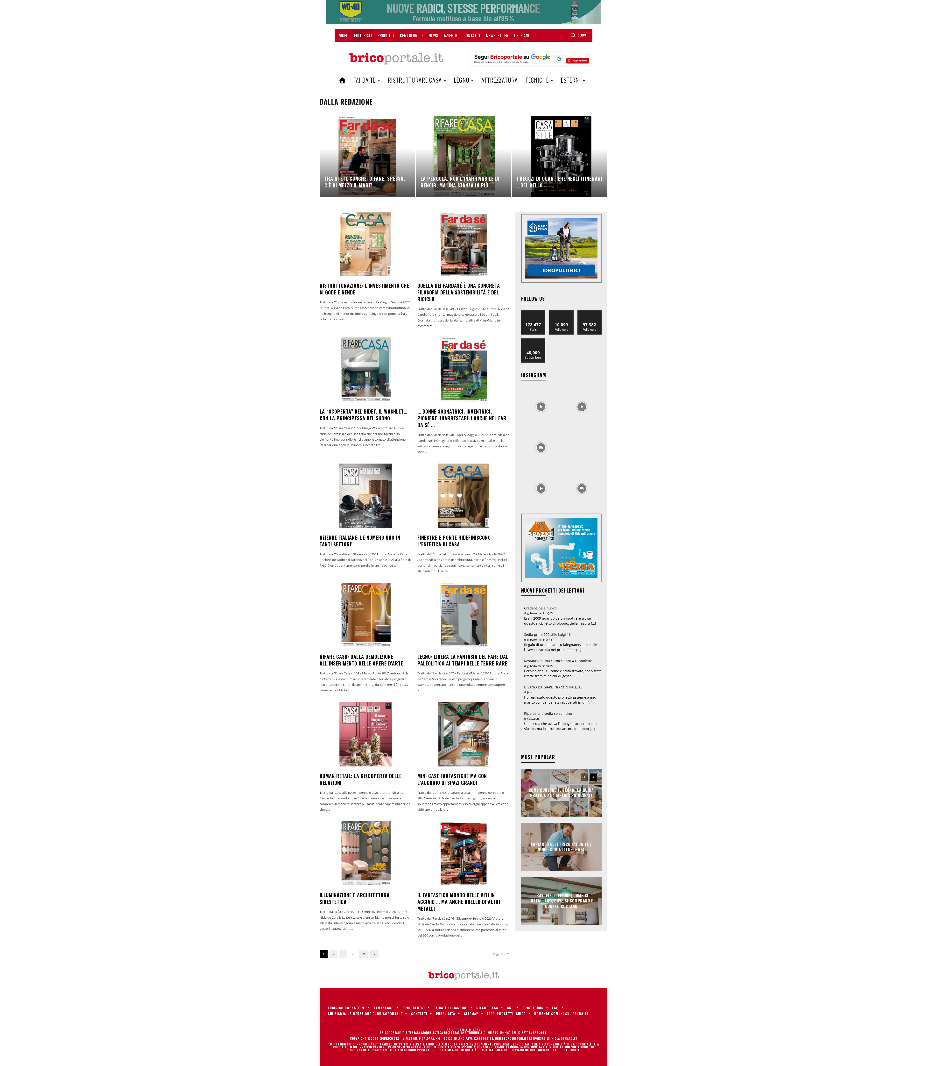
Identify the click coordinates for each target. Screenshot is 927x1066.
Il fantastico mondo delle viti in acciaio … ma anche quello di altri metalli (458, 901)
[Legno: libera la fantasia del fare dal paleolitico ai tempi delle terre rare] (463, 615)
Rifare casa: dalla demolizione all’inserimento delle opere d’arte (361, 660)
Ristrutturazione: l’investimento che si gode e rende (364, 289)
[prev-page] (584, 777)
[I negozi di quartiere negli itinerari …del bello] (559, 156)
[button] (578, 35)
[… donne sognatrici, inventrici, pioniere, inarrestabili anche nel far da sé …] (463, 369)
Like (533, 312)
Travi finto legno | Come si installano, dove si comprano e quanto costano (561, 901)
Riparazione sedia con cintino (548, 713)
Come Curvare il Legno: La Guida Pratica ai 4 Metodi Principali (561, 792)
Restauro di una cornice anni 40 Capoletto (558, 660)
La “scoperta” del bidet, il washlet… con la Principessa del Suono (363, 415)
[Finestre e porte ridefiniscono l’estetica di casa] (463, 496)
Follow (561, 312)
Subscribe (533, 340)
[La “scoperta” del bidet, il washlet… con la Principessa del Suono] (366, 369)
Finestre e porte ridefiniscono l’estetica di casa (454, 541)
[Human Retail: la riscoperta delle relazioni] (366, 734)
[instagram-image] (541, 406)
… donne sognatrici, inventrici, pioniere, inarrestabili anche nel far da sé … (461, 418)
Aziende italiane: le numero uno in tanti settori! (360, 541)
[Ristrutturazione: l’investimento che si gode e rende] (366, 244)
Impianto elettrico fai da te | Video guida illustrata (561, 846)
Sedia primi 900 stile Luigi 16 (547, 634)
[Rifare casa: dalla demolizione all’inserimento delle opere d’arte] (366, 615)
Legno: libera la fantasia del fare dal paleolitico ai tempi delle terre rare (462, 660)
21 (363, 954)
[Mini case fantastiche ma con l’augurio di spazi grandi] (463, 734)
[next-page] (374, 954)
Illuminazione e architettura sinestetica (355, 898)
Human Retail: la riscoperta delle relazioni (361, 779)
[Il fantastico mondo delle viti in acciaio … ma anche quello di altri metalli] (463, 853)
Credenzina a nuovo (540, 608)
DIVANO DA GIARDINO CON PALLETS (553, 687)
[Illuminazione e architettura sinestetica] (366, 853)
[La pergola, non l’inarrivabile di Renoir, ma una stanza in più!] (463, 156)
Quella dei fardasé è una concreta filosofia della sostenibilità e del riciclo (458, 292)
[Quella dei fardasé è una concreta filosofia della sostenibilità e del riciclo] (463, 244)
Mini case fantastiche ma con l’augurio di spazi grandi (452, 779)
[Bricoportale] (396, 58)
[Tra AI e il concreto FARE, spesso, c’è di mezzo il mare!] (367, 156)
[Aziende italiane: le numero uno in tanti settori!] (366, 496)
